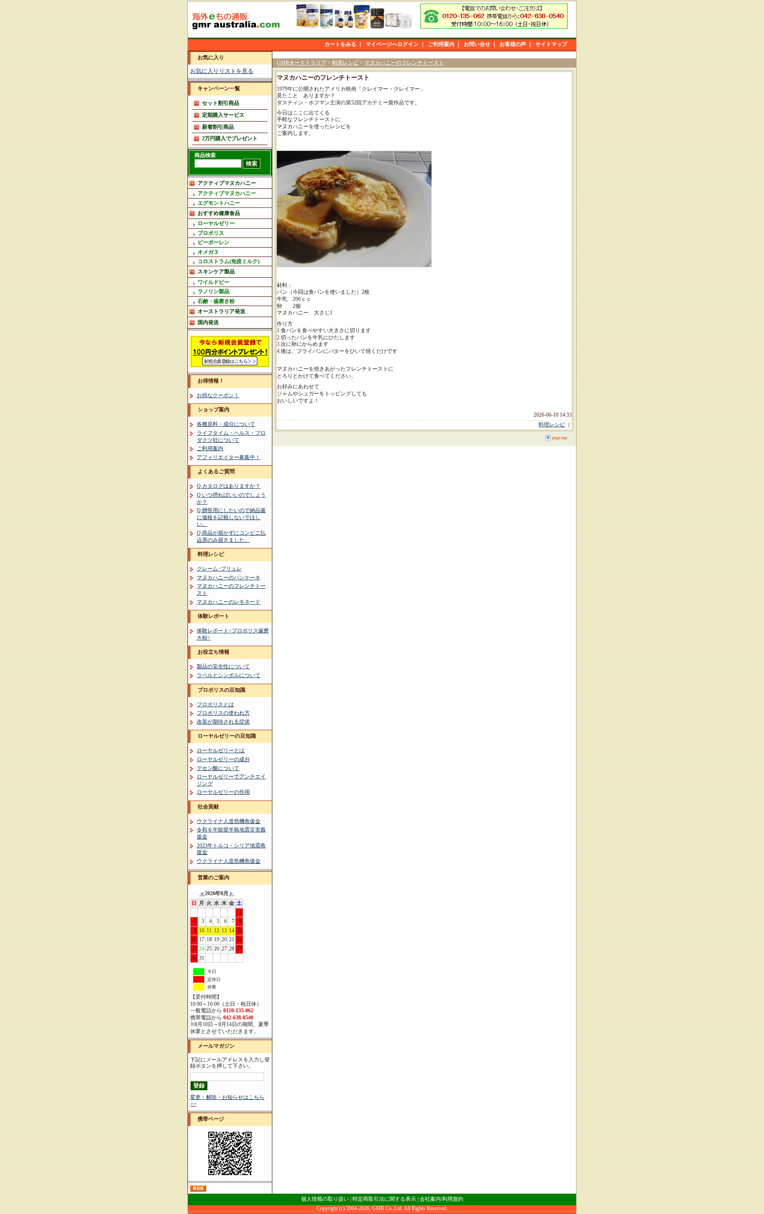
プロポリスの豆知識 (221, 690)
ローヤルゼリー (216, 223)
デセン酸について (218, 768)
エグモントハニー (219, 203)
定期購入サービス (223, 115)
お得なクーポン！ (218, 395)
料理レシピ (211, 554)
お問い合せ (477, 44)
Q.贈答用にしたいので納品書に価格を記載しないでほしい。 (231, 517)
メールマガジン (216, 1046)
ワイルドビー (213, 282)
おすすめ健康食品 (219, 213)
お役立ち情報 (213, 652)
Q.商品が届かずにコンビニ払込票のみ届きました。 (231, 536)
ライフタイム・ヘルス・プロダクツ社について (231, 436)
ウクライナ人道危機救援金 (228, 821)
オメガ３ (208, 252)
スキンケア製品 (216, 271)
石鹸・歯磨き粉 (216, 301)
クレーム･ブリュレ (219, 569)
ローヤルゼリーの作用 (223, 792)
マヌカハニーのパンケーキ (228, 577)
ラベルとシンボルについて (228, 675)
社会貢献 (208, 807)
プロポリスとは (215, 704)
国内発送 (208, 322)
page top (559, 438)
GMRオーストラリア (301, 63)
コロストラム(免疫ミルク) (229, 261)
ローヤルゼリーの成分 (223, 759)
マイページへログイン (392, 44)
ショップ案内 (213, 409)
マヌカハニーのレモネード (228, 602)
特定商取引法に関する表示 (384, 1199)
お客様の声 (513, 44)
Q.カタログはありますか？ (228, 486)
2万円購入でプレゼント (230, 138)
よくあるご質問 (216, 471)
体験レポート (213, 616)
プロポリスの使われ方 (223, 713)
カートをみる (340, 44)
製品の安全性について (223, 666)
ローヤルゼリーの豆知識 (227, 736)
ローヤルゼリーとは (220, 750)
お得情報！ (211, 381)
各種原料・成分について (226, 424)
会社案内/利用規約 (441, 1199)
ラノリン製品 (213, 291)
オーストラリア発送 (221, 311)
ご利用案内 (441, 44)
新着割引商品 (218, 127)
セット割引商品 (220, 103)
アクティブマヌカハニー (227, 183)
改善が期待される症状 (223, 722)
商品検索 (205, 155)
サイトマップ (551, 44)
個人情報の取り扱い (325, 1199)
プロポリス (211, 233)
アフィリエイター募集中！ (228, 457)
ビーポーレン (213, 242)
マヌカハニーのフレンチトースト (404, 63)
